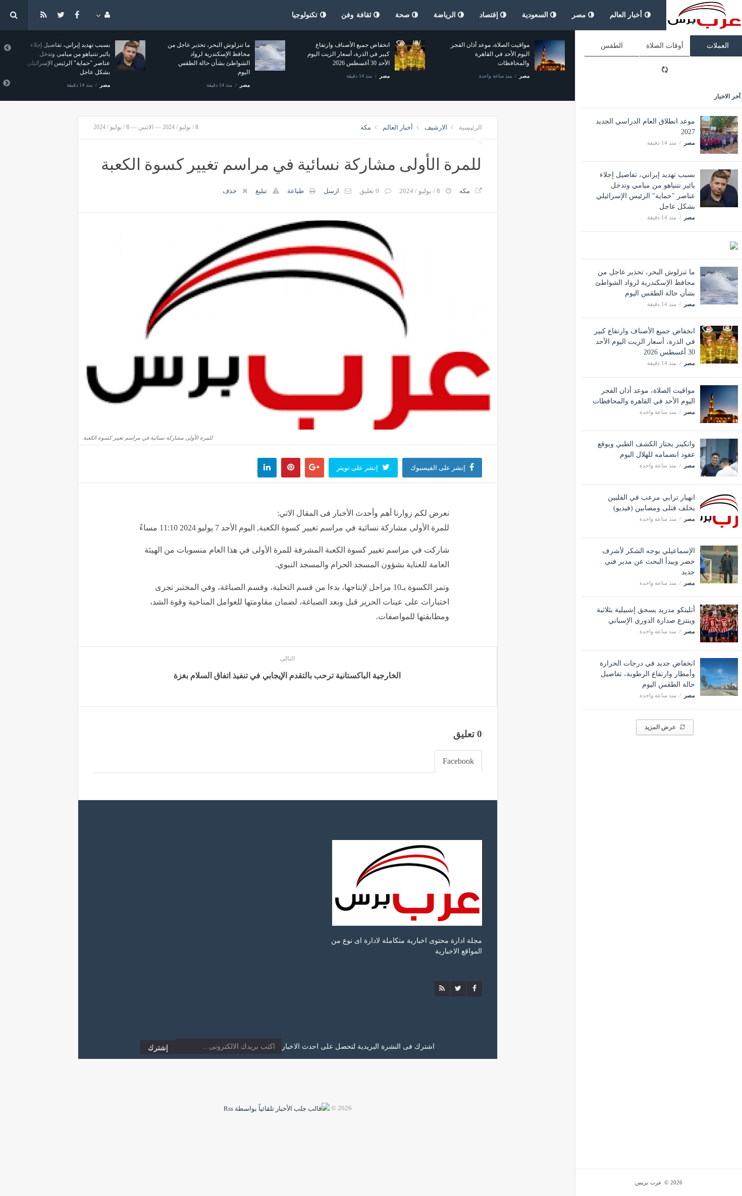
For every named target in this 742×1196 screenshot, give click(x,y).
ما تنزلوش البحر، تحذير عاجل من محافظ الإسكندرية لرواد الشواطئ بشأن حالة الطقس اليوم (645, 282)
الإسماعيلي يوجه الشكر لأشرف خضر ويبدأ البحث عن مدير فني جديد (648, 561)
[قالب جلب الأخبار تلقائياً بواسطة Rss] (277, 1108)
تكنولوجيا (306, 15)
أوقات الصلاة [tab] (664, 45)
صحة (403, 15)
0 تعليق (369, 191)
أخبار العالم (627, 15)
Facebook (458, 761)
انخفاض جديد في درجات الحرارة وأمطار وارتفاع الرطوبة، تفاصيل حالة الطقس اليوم (647, 674)
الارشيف (436, 127)
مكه (365, 127)
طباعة (295, 191)
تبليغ (261, 191)
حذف (230, 191)
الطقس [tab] (612, 45)
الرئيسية (470, 127)
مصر (580, 15)
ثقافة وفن (357, 15)
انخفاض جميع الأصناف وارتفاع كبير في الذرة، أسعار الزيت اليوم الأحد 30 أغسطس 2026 (644, 341)
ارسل (331, 191)
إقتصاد (490, 15)
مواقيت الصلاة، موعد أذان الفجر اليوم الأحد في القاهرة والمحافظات (490, 54)
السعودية (536, 15)
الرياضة (446, 15)
